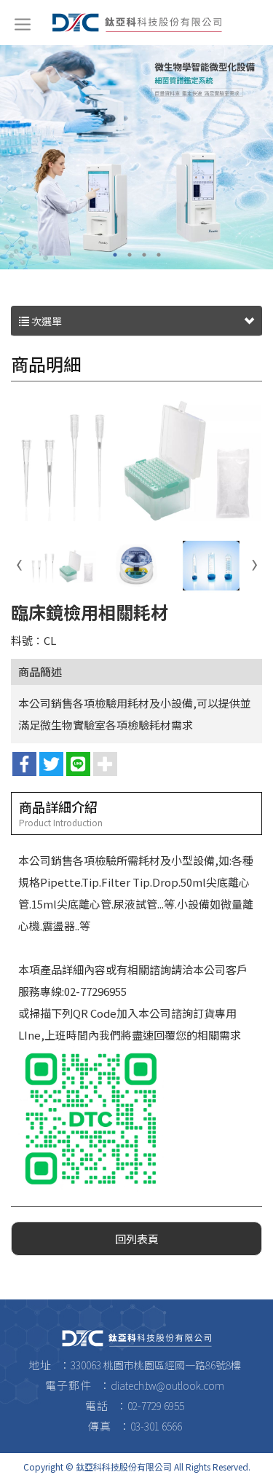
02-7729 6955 (155, 1405)
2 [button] (129, 255)
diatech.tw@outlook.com (167, 1385)
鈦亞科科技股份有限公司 (137, 22)
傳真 (99, 1425)
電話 (96, 1405)
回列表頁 (137, 1238)
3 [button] (144, 255)
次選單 (45, 321)
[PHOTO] (136, 459)
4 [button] (158, 255)
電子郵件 (68, 1385)
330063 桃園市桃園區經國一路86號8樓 (156, 1365)
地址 (40, 1364)
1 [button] (115, 255)
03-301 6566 (156, 1426)
